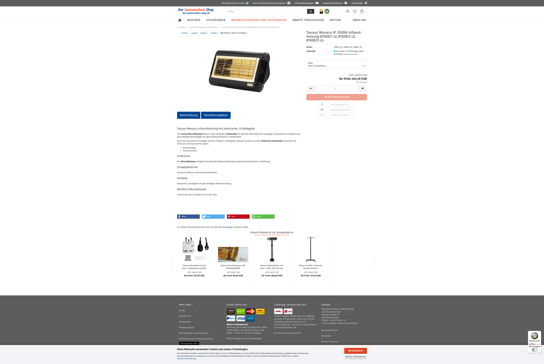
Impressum (185, 322)
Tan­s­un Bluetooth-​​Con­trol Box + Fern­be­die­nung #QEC (194, 266)
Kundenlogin (357, 3)
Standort (327, 336)
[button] (347, 11)
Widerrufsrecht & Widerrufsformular (196, 339)
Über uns (359, 20)
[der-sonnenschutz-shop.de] (196, 11)
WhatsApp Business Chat (233, 3)
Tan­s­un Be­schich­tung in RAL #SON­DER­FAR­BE (233, 266)
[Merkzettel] (354, 11)
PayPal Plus (185, 316)
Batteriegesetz (187, 327)
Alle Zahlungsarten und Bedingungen (245, 338)
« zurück (194, 33)
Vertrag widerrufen (189, 343)
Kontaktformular (330, 330)
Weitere (335, 20)
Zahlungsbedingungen (304, 3)
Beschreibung (188, 115)
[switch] (534, 350)
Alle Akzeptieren (355, 351)
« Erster (184, 33)
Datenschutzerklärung (186, 358)
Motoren (193, 20)
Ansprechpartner (330, 341)
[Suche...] (310, 11)
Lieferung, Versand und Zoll (288, 333)
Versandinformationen (333, 3)
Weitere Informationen (355, 356)
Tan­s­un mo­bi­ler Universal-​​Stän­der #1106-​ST (311, 266)
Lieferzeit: (310, 51)
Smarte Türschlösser (308, 20)
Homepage (227, 227)
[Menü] (539, 332)
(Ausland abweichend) (350, 54)
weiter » (204, 33)
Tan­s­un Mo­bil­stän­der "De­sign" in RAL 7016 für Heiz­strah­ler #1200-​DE (272, 266)
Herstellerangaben (216, 115)
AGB (182, 310)
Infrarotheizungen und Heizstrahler (259, 20)
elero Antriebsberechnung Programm (269, 3)
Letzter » (214, 33)
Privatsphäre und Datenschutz (194, 333)
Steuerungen (215, 20)
